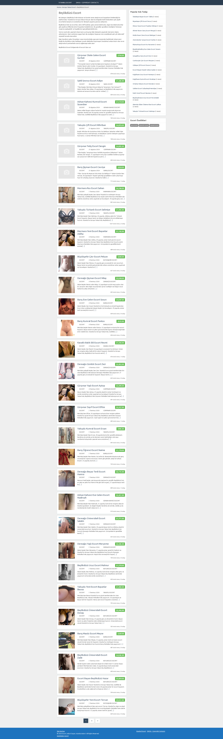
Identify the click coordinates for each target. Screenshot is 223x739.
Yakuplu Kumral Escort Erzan (91, 428)
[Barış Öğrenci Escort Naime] (67, 464)
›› (97, 720)
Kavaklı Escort (108, 346)
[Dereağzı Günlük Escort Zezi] (67, 378)
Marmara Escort (109, 191)
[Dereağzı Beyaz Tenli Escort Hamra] (67, 486)
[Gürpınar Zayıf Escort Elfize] (67, 421)
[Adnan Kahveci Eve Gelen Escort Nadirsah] (67, 509)
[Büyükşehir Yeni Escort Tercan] (67, 714)
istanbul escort (154, 125)
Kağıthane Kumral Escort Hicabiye (144, 79)
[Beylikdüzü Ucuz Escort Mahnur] (67, 579)
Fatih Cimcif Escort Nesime (142, 93)
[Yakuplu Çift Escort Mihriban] (67, 136)
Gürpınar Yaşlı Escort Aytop (91, 385)
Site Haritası (61, 731)
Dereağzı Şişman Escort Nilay (92, 278)
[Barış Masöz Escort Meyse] (67, 648)
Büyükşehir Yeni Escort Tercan (92, 700)
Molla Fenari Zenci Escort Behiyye (144, 35)
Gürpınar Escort (110, 61)
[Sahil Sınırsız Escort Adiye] (67, 91)
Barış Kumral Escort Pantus (91, 321)
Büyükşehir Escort (110, 260)
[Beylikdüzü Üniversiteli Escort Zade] (67, 669)
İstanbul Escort (65, 2)
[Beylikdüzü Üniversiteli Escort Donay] (67, 624)
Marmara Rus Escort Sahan (90, 188)
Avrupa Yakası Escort (69, 7)
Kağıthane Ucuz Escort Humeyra (143, 74)
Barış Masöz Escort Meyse (90, 633)
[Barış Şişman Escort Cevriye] (67, 178)
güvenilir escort (143, 125)
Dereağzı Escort (109, 281)
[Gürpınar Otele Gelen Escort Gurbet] (67, 66)
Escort (82, 61)
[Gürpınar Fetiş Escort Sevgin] (67, 157)
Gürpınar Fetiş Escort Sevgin (91, 146)
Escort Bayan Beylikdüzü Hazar (92, 678)
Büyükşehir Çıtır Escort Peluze (92, 256)
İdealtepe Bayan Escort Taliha (143, 16)
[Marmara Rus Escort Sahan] (67, 202)
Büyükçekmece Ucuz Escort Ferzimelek (146, 98)
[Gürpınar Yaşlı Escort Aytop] (67, 400)
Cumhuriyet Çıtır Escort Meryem (143, 60)
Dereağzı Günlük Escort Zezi (91, 364)
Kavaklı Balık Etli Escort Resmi (92, 342)
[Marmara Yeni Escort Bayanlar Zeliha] (67, 245)
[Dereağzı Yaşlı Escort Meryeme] (67, 558)
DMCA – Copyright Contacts (87, 2)
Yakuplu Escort (109, 128)
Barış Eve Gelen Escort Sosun (92, 299)
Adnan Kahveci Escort (112, 107)
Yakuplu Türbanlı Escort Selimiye (93, 209)
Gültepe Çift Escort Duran (141, 65)
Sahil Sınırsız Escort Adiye (90, 80)
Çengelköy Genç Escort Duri (142, 56)
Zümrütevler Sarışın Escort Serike (144, 40)
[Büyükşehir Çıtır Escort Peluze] (67, 271)
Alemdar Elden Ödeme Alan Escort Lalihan (147, 104)
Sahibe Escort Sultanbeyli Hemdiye (144, 88)
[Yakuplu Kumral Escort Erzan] (67, 443)
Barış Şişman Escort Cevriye (91, 167)
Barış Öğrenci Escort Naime (91, 450)
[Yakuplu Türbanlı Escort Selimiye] (67, 224)
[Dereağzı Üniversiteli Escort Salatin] (67, 533)
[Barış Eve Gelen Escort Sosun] (67, 314)
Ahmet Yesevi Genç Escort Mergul (144, 30)
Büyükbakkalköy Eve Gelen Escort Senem (146, 49)
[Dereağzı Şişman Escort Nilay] (67, 292)
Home (59, 7)
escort (66, 736)
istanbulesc (60, 736)
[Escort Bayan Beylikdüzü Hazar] (67, 693)
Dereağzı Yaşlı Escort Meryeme (93, 543)
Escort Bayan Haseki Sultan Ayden (144, 70)
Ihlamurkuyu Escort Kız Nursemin (144, 44)
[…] (96, 70)
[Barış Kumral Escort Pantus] (67, 335)
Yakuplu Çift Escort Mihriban (91, 125)
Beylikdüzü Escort (110, 568)
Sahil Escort (108, 84)
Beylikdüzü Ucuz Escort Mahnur (93, 565)
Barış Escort (108, 170)
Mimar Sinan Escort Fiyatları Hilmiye (145, 26)
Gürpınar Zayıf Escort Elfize (91, 407)
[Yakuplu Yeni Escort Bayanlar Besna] (67, 601)
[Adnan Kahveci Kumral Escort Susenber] (67, 112)
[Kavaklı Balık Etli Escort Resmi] (67, 357)
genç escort (134, 125)
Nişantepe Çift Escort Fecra (142, 21)
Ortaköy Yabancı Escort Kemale (143, 84)
